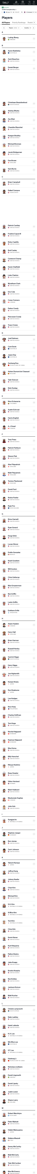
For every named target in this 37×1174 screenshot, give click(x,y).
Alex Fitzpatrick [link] (14, 464)
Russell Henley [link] (13, 649)
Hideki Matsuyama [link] (15, 1130)
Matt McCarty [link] (13, 1155)
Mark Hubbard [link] (13, 790)
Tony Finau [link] (12, 439)
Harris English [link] (13, 418)
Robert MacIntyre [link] (15, 1113)
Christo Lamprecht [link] (15, 1009)
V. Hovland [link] (29, 12)
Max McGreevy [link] (14, 1171)
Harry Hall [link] (12, 632)
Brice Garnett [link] (13, 519)
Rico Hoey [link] (12, 707)
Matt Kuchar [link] (13, 995)
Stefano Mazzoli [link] (14, 1138)
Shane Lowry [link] (13, 1100)
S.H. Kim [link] (11, 904)
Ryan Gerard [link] (13, 527)
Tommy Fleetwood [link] (15, 481)
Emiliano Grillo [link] (13, 610)
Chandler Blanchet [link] (15, 127)
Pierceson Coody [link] (14, 317)
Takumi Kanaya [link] (14, 863)
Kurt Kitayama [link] (13, 946)
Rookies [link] (31, 23)
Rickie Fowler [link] (13, 498)
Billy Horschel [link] (13, 756)
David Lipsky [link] (13, 1083)
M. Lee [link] (8, 12)
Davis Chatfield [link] (14, 267)
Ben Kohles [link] (12, 979)
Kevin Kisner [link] (13, 937)
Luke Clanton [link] (13, 275)
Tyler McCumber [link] (14, 1163)
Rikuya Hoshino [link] (14, 765)
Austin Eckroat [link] (13, 410)
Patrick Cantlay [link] (14, 225)
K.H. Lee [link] (11, 1034)
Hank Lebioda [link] (13, 1025)
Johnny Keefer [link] (13, 879)
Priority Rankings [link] (19, 23)
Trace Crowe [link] (13, 325)
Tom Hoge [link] (12, 723)
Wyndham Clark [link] (14, 283)
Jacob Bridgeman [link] (15, 152)
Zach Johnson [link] (13, 849)
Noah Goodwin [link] (13, 561)
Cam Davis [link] (12, 347)
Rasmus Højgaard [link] (15, 740)
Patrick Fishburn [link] (14, 448)
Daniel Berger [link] (13, 67)
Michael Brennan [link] (14, 144)
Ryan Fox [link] (11, 506)
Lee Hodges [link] (12, 698)
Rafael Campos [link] (14, 190)
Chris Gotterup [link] (13, 577)
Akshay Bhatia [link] (13, 111)
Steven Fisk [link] (12, 456)
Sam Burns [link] (12, 169)
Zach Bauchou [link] (13, 59)
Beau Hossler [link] (13, 773)
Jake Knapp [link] (12, 962)
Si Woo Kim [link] (12, 912)
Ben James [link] (12, 841)
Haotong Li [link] (12, 1058)
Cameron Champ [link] (14, 259)
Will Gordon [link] (12, 569)
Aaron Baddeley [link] (14, 51)
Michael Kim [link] (13, 896)
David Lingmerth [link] (14, 1075)
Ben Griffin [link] (12, 594)
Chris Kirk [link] (12, 929)
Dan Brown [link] (12, 160)
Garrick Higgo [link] (13, 657)
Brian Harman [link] (13, 640)
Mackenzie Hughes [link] (15, 798)
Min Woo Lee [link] (13, 1042)
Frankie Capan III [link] (14, 234)
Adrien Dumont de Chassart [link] (19, 371)
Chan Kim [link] (11, 888)
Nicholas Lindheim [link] (15, 1067)
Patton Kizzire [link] (13, 954)
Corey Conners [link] (14, 300)
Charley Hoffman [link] (14, 715)
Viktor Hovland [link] (13, 781)
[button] (4, 28)
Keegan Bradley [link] (14, 136)
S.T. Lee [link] (11, 1050)
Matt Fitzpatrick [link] (14, 473)
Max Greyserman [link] (14, 586)
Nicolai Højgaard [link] (14, 732)
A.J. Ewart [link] (12, 426)
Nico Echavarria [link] (14, 401)
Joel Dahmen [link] (13, 338)
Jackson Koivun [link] (14, 987)
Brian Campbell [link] (14, 182)
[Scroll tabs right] (34, 22)
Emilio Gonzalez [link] (14, 552)
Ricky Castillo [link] (13, 242)
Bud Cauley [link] (12, 250)
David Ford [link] (12, 489)
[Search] (4, 28)
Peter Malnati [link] (13, 1122)
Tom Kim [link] (11, 921)
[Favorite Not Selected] (34, 38)
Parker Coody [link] (13, 308)
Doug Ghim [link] (12, 536)
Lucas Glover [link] (13, 544)
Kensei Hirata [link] (13, 682)
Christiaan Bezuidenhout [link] (17, 102)
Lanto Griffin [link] (13, 602)
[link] (6, 2)
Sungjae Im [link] (12, 819)
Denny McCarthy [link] (14, 1146)
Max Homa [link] (12, 748)
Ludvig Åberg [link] (13, 37)
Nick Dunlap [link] (13, 388)
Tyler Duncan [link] (13, 380)
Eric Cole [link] (11, 292)
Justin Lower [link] (13, 1092)
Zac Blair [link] (11, 119)
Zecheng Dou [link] (13, 363)
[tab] (6, 23)
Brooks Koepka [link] (14, 971)
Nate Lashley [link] (13, 1017)
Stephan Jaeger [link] (14, 833)
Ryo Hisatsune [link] (13, 690)
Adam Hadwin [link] (13, 624)
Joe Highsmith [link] (13, 673)
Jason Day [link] (12, 355)
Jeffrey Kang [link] (13, 871)
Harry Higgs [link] (12, 665)
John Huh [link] (11, 806)
